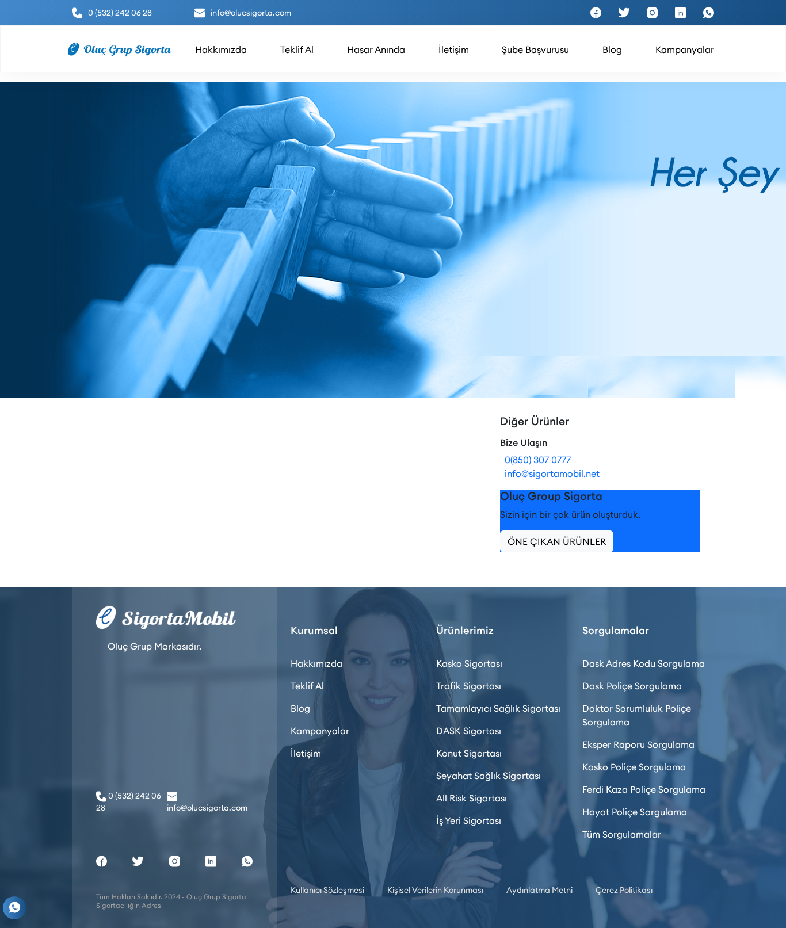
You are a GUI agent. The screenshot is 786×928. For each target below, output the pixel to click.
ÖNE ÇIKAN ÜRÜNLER (557, 541)
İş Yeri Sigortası (468, 820)
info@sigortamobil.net (550, 473)
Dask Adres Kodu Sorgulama (643, 663)
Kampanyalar (320, 730)
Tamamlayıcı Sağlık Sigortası (498, 708)
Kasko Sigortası (469, 663)
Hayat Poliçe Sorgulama (634, 812)
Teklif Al (307, 686)
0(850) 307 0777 (535, 459)
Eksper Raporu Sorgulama (638, 744)
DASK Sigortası (468, 730)
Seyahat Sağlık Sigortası (488, 775)
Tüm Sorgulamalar (621, 834)
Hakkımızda (316, 663)
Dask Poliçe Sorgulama (632, 686)
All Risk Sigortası (471, 798)
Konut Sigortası (469, 753)
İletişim (306, 753)
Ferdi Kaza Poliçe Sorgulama (643, 789)
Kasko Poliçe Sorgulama (634, 767)
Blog (300, 708)
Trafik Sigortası (468, 686)
